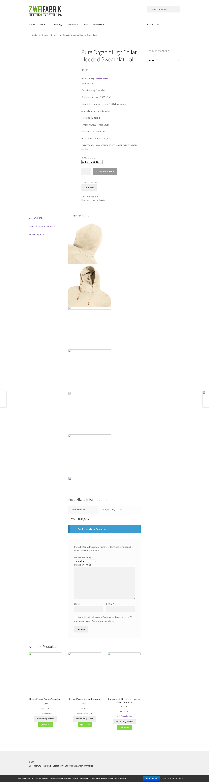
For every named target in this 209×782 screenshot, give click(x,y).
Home (32, 24)
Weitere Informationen (172, 778)
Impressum (98, 24)
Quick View (45, 724)
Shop (42, 24)
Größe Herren (88, 158)
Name (77, 603)
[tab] (45, 218)
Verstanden (151, 778)
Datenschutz (73, 24)
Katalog (58, 24)
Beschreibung (35, 217)
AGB (86, 24)
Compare (89, 187)
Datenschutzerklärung (40, 765)
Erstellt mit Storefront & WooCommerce (73, 765)
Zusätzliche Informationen (42, 226)
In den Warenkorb (105, 171)
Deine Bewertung (83, 557)
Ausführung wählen (45, 718)
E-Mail (110, 603)
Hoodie (45, 35)
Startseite (36, 35)
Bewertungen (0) (37, 234)
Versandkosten (101, 78)
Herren (53, 35)
